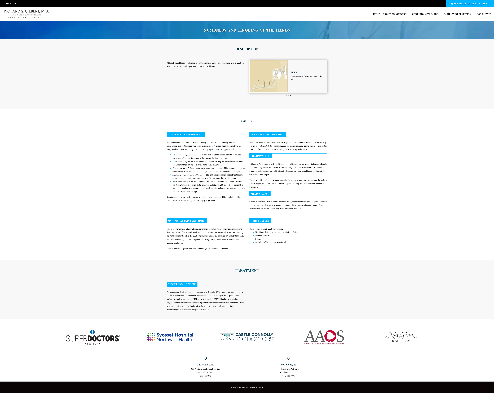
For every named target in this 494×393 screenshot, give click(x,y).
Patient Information (457, 13)
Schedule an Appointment (471, 3)
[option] (93, 337)
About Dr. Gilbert (395, 13)
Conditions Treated (425, 13)
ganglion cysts (213, 149)
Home (376, 13)
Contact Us (484, 13)
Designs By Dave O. (256, 387)
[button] (53, 337)
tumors (184, 184)
